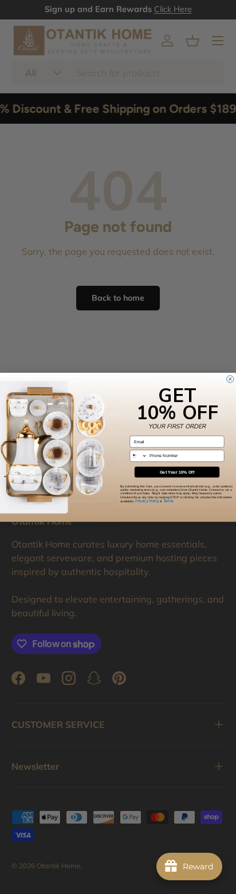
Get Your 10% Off (177, 472)
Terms (168, 500)
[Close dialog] (230, 378)
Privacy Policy (147, 500)
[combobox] (138, 455)
